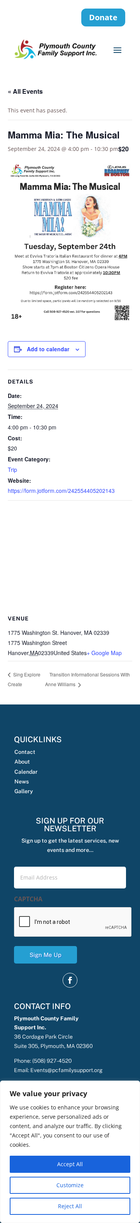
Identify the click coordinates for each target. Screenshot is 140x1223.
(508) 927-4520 (52, 1061)
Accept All (70, 1164)
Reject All (70, 1206)
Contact (24, 752)
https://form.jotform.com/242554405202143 (61, 490)
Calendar (26, 772)
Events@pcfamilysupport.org (66, 1070)
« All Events (25, 91)
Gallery (23, 791)
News (21, 781)
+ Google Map (104, 653)
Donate (103, 17)
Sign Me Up (45, 954)
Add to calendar (48, 349)
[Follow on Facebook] (70, 980)
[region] (70, 1152)
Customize (70, 1185)
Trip (12, 469)
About (22, 762)
